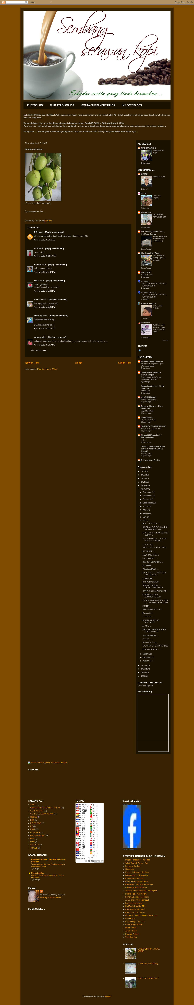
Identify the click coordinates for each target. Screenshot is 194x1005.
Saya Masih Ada (147, 411)
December (147, 492)
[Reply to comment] (54, 232)
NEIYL (143, 193)
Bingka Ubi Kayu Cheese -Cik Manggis (141, 915)
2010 (143, 669)
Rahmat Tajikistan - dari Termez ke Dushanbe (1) (160, 238)
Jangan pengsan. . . (150, 635)
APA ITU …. (147, 626)
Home (78, 362)
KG (31, 826)
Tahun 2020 (145, 391)
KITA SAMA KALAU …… (152, 649)
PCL (36, 232)
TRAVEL (33, 848)
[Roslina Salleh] (132, 847)
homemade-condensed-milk (137, 897)
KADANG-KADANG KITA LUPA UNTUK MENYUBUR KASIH (155, 601)
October (146, 499)
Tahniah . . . (147, 639)
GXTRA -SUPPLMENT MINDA (98, 105)
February (147, 657)
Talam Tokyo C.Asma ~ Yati (136, 863)
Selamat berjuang (149, 642)
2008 (143, 676)
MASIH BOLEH (146, 275)
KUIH (32, 829)
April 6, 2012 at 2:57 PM (44, 345)
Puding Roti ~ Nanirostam (136, 894)
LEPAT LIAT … (148, 578)
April (145, 521)
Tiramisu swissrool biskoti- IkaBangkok (141, 891)
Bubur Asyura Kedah (133, 925)
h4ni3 (36, 281)
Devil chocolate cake (133, 903)
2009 (143, 672)
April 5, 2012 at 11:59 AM (45, 256)
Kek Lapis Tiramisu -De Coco (137, 872)
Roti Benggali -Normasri (135, 909)
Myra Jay (38, 315)
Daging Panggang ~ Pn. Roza (137, 860)
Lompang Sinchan (132, 866)
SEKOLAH (34, 845)
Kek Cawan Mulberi (148, 420)
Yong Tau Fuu (131, 937)
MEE (32, 839)
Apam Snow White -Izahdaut (137, 900)
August (146, 506)
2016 (143, 475)
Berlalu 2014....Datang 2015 (151, 428)
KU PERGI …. (148, 565)
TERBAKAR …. (148, 544)
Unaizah (38, 299)
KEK (32, 820)
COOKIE (33, 817)
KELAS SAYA (35, 823)
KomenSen (146, 212)
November (147, 496)
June (145, 513)
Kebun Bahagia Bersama (152, 361)
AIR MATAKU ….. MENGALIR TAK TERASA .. (154, 574)
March (145, 654)
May (145, 517)
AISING (33, 805)
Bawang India (146, 453)
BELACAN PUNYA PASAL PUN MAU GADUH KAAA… (155, 528)
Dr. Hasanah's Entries (150, 460)
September (147, 503)
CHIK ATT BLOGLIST (62, 105)
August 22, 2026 (159, 176)
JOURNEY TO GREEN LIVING (153, 426)
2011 (143, 665)
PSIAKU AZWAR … (150, 569)
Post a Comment (38, 350)
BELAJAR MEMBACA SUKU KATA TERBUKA (154, 630)
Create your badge (130, 849)
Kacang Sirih (147, 613)
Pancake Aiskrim (132, 934)
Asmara (37, 264)
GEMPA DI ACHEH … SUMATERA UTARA (151, 596)
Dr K (36, 248)
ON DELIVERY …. (149, 558)
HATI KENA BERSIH (150, 582)
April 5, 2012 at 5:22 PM (44, 307)
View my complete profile (50, 898)
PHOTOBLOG (35, 105)
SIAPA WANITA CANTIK (152, 610)
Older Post (124, 362)
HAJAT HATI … (148, 551)
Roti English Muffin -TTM (135, 906)
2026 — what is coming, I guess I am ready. (159, 258)
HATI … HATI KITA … (150, 524)
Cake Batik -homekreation (136, 888)
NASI (32, 842)
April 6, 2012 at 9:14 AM (44, 328)
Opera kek (129, 869)
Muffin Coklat (130, 928)
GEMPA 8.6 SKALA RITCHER (154, 591)
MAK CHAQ (146, 272)
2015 (143, 478)
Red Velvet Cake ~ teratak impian (139, 884)
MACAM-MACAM (37, 835)
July (145, 510)
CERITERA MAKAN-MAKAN (42, 814)
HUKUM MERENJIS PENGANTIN (150, 621)
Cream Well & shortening (148, 964)
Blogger (108, 996)
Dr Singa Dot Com (149, 292)
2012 (143, 489)
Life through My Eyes (150, 253)
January (146, 661)
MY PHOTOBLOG (148, 148)
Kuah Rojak (130, 919)
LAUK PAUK (35, 832)
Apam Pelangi (131, 931)
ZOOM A (145, 606)
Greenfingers (146, 417)
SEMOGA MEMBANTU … (152, 562)
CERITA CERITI (36, 811)
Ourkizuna (145, 323)
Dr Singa (145, 281)
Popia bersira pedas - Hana (136, 881)
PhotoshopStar (37, 873)
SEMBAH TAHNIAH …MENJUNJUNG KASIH (152, 586)
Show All (165, 340)
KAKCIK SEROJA (148, 304)
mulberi (143, 440)
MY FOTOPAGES (132, 105)
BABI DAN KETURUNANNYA (154, 548)
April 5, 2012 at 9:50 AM (44, 240)
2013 (143, 486)
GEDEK (144, 174)
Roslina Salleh (128, 804)
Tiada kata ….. (148, 617)
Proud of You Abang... (149, 399)
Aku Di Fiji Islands (148, 397)
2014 (143, 482)
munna (37, 337)
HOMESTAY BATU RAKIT (148, 978)
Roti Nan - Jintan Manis (135, 912)
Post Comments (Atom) (47, 369)
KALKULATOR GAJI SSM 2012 (155, 646)
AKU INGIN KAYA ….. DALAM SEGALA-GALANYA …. (154, 540)
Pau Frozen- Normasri (134, 878)
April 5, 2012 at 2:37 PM (44, 272)
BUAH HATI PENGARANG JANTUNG (45, 808)
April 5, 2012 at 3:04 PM (44, 291)
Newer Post (32, 362)
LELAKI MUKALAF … (151, 555)
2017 (143, 471)
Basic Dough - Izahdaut (135, 922)
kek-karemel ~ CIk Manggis (136, 875)
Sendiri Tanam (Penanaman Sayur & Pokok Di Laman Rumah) (153, 448)
